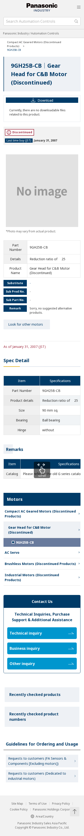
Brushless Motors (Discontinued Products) (40, 563)
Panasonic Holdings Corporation (55, 809)
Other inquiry (22, 663)
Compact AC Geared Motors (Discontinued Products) (40, 513)
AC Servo (12, 552)
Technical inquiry (26, 633)
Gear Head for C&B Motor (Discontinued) (29, 530)
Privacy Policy (61, 803)
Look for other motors (25, 324)
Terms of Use (37, 803)
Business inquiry (25, 648)
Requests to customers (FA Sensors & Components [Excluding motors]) (37, 761)
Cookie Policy (19, 809)
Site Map (17, 803)
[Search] (76, 21)
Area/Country (44, 816)
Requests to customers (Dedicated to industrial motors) (37, 776)
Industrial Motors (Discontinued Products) (32, 577)
